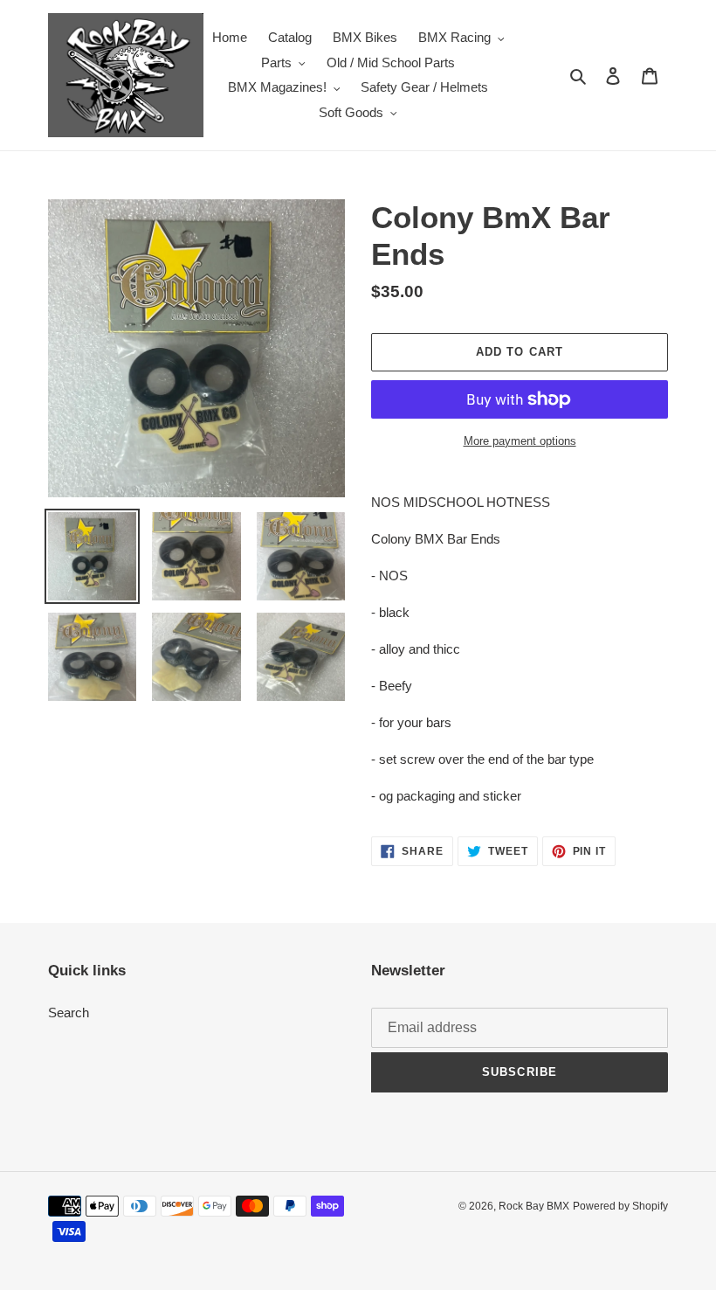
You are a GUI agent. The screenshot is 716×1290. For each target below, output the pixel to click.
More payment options (520, 440)
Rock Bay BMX (534, 1206)
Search (68, 1012)
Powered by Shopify (620, 1206)
